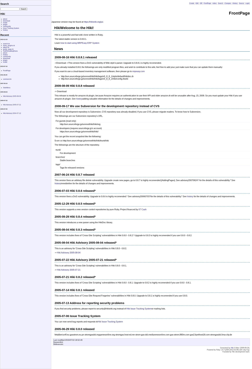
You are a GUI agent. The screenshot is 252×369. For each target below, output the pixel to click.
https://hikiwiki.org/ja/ (93, 22)
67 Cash (142, 209)
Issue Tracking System (11, 28)
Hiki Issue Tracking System (139, 309)
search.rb (6, 44)
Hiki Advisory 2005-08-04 (68, 253)
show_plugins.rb (9, 45)
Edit (197, 3)
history (79, 99)
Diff (201, 3)
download (6, 21)
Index (214, 3)
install (5, 23)
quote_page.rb (8, 49)
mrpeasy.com (138, 71)
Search (220, 3)
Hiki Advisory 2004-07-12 (12, 113)
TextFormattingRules (10, 51)
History (234, 3)
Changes (227, 3)
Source (241, 3)
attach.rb (6, 47)
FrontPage (207, 3)
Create (191, 3)
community (7, 26)
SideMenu (6, 88)
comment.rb (7, 79)
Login (247, 3)
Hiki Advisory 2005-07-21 (68, 270)
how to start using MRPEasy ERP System (80, 43)
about (5, 19)
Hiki (232, 348)
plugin (5, 24)
